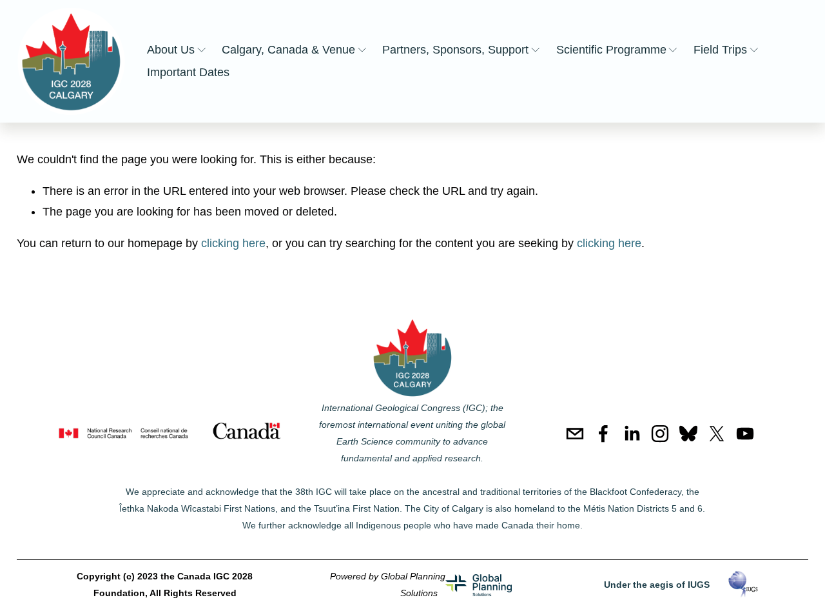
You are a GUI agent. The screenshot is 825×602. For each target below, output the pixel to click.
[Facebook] (603, 434)
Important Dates (188, 72)
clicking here (233, 243)
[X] (717, 434)
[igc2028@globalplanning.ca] (575, 434)
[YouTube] (745, 434)
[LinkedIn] (632, 434)
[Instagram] (660, 434)
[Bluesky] (688, 434)
